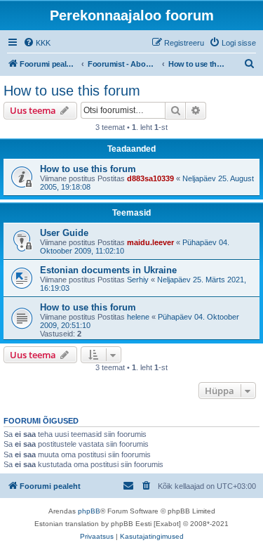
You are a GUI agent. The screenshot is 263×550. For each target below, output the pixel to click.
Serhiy (138, 279)
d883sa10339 (150, 178)
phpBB (89, 511)
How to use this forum (72, 90)
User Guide (64, 233)
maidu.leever (150, 242)
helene (138, 317)
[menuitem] (36, 42)
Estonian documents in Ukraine (108, 270)
